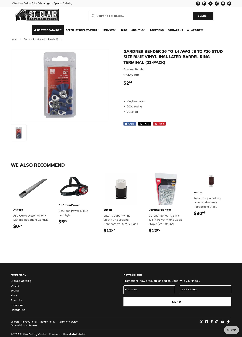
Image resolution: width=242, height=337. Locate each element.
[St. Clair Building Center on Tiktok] (228, 322)
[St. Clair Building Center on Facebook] (206, 322)
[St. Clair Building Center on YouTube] (222, 322)
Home (14, 39)
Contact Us (175, 30)
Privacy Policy (29, 321)
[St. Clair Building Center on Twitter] (201, 322)
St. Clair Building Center (33, 334)
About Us (137, 30)
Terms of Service (68, 321)
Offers (15, 286)
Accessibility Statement (24, 325)
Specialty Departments (81, 30)
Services (109, 30)
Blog (124, 30)
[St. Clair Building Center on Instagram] (216, 322)
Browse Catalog (48, 30)
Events (15, 290)
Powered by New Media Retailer (67, 334)
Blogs (14, 295)
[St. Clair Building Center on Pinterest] (212, 322)
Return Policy (47, 321)
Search (205, 15)
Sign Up (177, 301)
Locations (157, 30)
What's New (195, 30)
